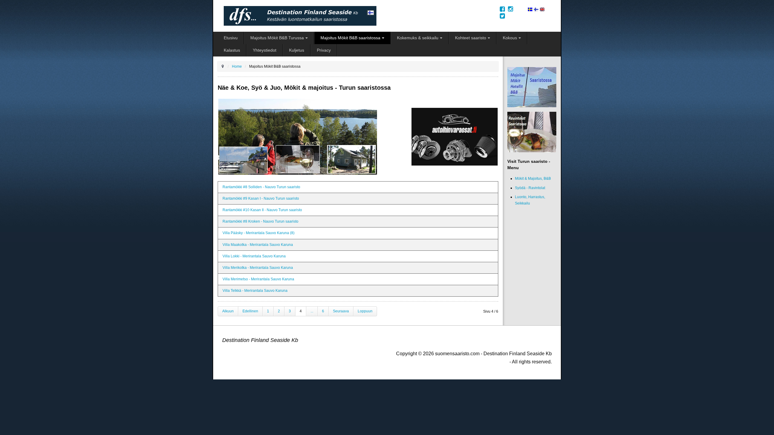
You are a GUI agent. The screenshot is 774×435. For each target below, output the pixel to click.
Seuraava (341, 311)
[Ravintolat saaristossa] (531, 132)
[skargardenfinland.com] (530, 9)
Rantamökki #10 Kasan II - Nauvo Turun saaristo (262, 210)
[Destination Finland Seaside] (357, 16)
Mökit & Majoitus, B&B (533, 178)
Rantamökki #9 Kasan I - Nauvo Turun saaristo (261, 198)
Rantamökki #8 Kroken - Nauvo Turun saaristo (260, 221)
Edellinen (250, 311)
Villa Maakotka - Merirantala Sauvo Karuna (258, 245)
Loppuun (365, 311)
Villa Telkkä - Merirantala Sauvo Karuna (255, 290)
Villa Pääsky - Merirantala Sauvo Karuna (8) (258, 233)
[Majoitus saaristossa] (531, 87)
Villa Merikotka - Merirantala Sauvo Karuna (258, 268)
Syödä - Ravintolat (530, 188)
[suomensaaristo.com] (536, 9)
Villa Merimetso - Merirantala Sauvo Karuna (258, 279)
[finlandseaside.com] (542, 9)
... (312, 311)
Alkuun (228, 311)
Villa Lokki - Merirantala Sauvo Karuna (254, 256)
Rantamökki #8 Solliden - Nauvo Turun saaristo (261, 187)
